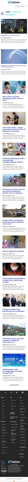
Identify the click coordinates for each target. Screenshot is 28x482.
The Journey (13, 421)
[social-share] (16, 6)
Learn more (4, 468)
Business (3, 421)
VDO (20, 397)
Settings (4, 473)
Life (11, 397)
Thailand (21, 454)
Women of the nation (13, 417)
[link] (14, 32)
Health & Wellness (12, 413)
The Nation (19, 478)
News (2, 397)
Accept (3, 471)
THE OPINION (22, 447)
